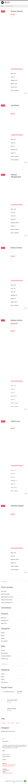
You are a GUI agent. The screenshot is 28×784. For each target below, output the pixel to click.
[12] (19, 455)
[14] (19, 459)
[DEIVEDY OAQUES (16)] (19, 532)
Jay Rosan (15, 105)
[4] (19, 444)
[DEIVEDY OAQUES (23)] (19, 528)
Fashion (3, 632)
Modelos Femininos (6, 754)
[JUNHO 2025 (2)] (19, 125)
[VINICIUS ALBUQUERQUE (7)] (19, 191)
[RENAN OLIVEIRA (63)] (19, 264)
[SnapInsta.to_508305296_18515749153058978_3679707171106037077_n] (19, 56)
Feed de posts (4, 653)
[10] (19, 361)
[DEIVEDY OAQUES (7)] (19, 522)
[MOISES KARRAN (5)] (19, 342)
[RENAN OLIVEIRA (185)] (19, 270)
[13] (19, 364)
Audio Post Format (5, 594)
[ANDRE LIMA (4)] (19, 434)
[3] (19, 374)
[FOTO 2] (19, 63)
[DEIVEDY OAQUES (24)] (19, 527)
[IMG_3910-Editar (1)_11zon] (19, 128)
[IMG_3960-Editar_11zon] (19, 126)
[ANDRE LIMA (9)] (19, 436)
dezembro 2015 (4, 620)
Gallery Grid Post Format (6, 599)
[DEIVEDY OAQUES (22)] (19, 525)
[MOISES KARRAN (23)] (19, 360)
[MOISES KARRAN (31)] (19, 339)
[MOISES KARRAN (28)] (19, 356)
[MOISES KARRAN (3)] (19, 358)
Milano (2, 635)
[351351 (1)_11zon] (19, 67)
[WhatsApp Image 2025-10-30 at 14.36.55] (19, 50)
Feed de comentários (6, 656)
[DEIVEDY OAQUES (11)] (19, 530)
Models (2, 638)
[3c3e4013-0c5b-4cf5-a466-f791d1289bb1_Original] (19, 53)
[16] (19, 368)
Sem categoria (4, 641)
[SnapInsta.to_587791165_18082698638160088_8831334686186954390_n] (19, 42)
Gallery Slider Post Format (7, 597)
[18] (19, 335)
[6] (19, 337)
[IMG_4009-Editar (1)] (19, 133)
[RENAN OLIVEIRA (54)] (19, 262)
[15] (19, 366)
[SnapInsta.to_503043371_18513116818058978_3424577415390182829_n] (19, 45)
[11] (19, 363)
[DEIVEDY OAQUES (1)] (19, 543)
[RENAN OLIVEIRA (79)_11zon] (19, 272)
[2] (19, 372)
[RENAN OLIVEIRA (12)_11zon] (19, 277)
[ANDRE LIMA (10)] (19, 438)
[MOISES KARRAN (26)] (19, 352)
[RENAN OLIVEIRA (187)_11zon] (19, 278)
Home (2, 6)
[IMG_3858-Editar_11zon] (19, 131)
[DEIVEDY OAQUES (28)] (19, 520)
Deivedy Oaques (17, 506)
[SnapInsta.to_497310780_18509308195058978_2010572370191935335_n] (19, 60)
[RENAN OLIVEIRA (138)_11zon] (19, 275)
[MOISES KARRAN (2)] (19, 347)
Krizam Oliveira (17, 11)
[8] (19, 377)
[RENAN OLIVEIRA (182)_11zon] (19, 274)
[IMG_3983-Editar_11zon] (19, 118)
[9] (19, 379)
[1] (19, 371)
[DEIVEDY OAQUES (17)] (19, 546)
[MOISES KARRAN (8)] (19, 353)
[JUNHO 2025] (19, 129)
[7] (19, 376)
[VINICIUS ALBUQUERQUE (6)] (19, 201)
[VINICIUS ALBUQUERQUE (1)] (19, 198)
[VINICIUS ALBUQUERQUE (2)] (19, 190)
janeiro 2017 (4, 617)
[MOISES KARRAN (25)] (19, 343)
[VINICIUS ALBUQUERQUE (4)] (19, 188)
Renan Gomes (16, 248)
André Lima (15, 421)
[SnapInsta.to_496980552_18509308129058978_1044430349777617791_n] (19, 47)
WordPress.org (4, 658)
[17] (19, 369)
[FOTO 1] (19, 58)
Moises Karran (16, 320)
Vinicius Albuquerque (16, 176)
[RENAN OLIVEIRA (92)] (19, 267)
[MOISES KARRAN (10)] (19, 355)
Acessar (3, 650)
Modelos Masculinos (6, 756)
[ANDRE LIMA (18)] (19, 439)
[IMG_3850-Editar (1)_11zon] (19, 123)
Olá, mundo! (3, 591)
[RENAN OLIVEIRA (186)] (19, 269)
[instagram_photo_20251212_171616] (19, 65)
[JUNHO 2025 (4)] (19, 120)
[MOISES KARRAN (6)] (19, 345)
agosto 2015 (4, 623)
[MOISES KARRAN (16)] (19, 348)
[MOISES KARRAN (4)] (19, 350)
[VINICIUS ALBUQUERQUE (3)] (19, 185)
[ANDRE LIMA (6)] (19, 433)
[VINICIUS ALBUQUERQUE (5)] (19, 193)
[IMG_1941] (19, 31)
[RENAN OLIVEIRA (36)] (19, 265)
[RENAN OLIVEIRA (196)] (19, 261)
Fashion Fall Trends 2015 (6, 602)
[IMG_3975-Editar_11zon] (19, 121)
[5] (19, 340)
